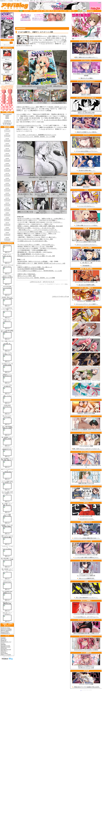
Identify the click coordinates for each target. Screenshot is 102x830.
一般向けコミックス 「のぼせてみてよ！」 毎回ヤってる (34, 224)
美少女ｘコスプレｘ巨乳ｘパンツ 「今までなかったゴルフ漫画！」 (37, 220)
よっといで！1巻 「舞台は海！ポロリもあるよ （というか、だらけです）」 (39, 222)
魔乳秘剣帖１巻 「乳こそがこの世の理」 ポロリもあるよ (34, 252)
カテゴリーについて (48, 281)
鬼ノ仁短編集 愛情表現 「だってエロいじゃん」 (31, 254)
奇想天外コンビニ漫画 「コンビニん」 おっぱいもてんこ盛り (36, 228)
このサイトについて (35, 281)
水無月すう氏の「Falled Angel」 (26, 274)
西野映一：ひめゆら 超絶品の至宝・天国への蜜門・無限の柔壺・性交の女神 (40, 226)
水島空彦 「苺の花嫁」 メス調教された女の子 (31, 235)
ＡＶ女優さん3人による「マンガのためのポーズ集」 (32, 241)
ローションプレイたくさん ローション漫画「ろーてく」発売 (35, 239)
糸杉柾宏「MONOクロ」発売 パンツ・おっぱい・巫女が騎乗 (35, 246)
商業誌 (66, 284)
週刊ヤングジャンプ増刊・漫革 (26, 276)
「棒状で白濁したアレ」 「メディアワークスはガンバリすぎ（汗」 (37, 230)
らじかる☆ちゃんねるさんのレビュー (43, 42)
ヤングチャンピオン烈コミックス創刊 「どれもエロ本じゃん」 (36, 244)
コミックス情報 (21, 114)
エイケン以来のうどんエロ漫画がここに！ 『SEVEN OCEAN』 (35, 270)
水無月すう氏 (33, 36)
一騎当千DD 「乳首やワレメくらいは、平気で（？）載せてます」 (37, 237)
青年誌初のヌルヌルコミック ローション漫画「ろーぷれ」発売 (36, 256)
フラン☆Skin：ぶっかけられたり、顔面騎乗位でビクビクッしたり (36, 134)
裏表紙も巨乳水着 (42, 88)
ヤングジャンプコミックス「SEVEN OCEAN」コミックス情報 (36, 136)
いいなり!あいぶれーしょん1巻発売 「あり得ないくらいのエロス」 (37, 248)
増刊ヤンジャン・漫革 (44, 36)
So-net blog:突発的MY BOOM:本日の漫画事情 (30, 269)
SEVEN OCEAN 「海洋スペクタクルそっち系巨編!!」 (33, 261)
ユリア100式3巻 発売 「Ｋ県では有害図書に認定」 (32, 250)
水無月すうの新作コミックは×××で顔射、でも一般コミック (34, 267)
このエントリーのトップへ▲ (60, 296)
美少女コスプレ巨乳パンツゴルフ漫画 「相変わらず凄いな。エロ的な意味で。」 (41, 218)
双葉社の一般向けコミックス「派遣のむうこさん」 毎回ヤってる (36, 233)
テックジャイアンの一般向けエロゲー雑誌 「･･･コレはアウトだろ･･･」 (38, 231)
